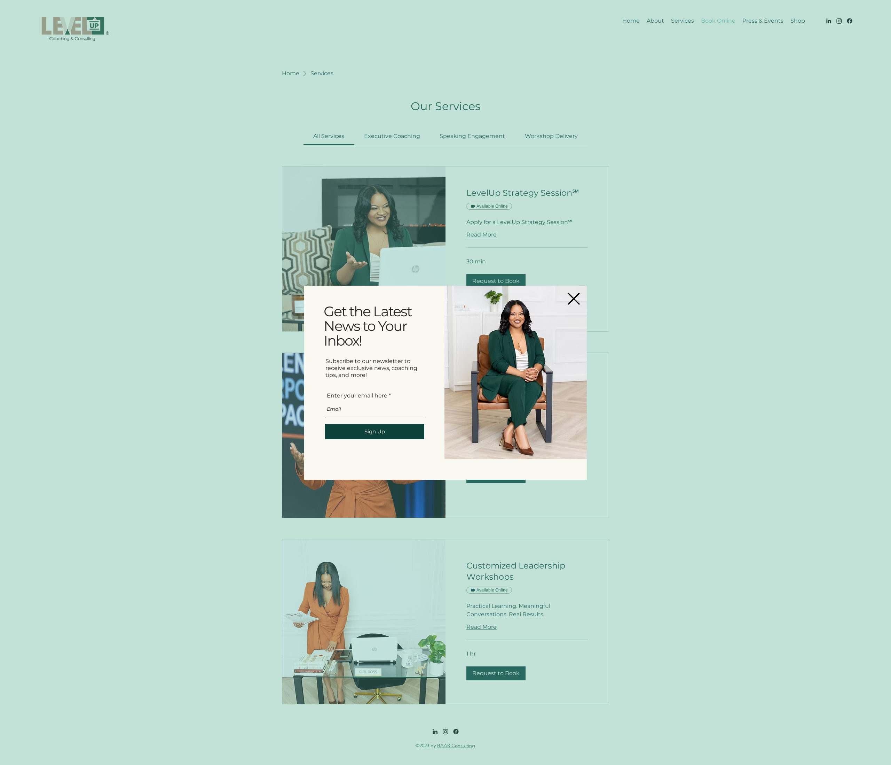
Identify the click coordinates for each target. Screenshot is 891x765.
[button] (574, 299)
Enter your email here (357, 396)
